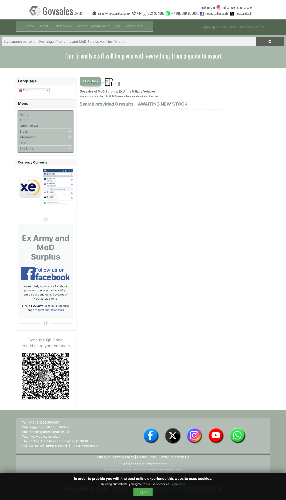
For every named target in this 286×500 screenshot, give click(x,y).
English (26, 90)
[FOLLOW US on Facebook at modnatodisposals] (202, 13)
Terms (164, 457)
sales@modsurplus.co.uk (51, 432)
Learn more (178, 484)
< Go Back (90, 81)
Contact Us (180, 457)
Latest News (28, 126)
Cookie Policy (147, 457)
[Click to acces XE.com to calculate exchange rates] (45, 187)
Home (23, 114)
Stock (23, 131)
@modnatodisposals (51, 309)
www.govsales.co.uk (45, 436)
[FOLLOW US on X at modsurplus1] (243, 13)
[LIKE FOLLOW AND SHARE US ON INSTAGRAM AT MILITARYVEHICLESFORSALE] (237, 7)
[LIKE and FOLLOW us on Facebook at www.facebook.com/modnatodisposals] (151, 435)
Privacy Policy (123, 457)
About (23, 120)
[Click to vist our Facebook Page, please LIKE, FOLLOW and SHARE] (45, 273)
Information (27, 137)
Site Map (103, 457)
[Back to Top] (279, 493)
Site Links (26, 148)
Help (22, 143)
